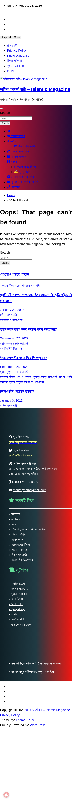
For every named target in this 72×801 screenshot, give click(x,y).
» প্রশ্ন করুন (16, 785)
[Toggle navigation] (1, 108)
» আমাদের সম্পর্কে (18, 795)
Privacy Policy (17, 50)
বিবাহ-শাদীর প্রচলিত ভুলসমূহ (17, 391)
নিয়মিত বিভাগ (17, 136)
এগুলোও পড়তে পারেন (14, 274)
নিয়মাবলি (11, 141)
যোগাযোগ (15, 187)
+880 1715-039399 (25, 728)
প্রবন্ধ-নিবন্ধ (39, 377)
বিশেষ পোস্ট (65, 377)
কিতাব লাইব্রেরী (14, 60)
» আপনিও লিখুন (17, 780)
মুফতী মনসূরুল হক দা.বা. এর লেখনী (26, 382)
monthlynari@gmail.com (29, 736)
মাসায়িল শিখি (6, 320)
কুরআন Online (15, 66)
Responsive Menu (10, 37)
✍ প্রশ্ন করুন (22, 172)
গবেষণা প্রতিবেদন (19, 151)
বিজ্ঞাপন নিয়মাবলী (26, 146)
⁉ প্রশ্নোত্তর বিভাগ (25, 166)
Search (5, 112)
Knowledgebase (18, 55)
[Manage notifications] (6, 795)
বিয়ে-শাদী (35, 285)
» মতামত (13, 770)
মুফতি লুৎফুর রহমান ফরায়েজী (14, 343)
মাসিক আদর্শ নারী (8, 315)
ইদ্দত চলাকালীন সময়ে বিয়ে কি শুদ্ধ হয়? (23, 358)
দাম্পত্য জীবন (7, 285)
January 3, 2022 (11, 400)
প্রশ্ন (13, 161)
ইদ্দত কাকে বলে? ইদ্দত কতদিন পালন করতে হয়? (28, 329)
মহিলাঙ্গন (4, 382)
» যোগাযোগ (15, 765)
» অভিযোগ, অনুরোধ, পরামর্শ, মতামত (27, 775)
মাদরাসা (10, 71)
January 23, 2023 (12, 310)
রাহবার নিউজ (13, 45)
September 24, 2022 (14, 367)
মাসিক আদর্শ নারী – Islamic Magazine (35, 89)
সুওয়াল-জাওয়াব (18, 156)
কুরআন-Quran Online (24, 182)
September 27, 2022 (14, 338)
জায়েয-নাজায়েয (22, 285)
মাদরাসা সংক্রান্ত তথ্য (22, 177)
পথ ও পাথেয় (23, 377)
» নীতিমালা (14, 760)
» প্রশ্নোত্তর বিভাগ (19, 790)
